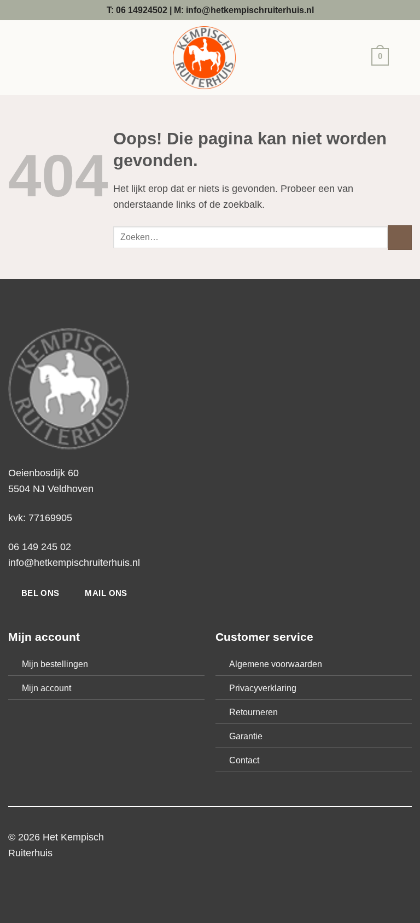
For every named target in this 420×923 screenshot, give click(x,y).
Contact (244, 760)
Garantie (245, 736)
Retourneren (253, 712)
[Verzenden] (400, 237)
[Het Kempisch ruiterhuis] (204, 57)
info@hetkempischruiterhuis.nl (74, 562)
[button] (377, 58)
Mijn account (46, 688)
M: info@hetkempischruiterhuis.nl (244, 10)
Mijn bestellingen (55, 664)
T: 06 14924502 (137, 10)
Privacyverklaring (262, 688)
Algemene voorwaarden (275, 664)
